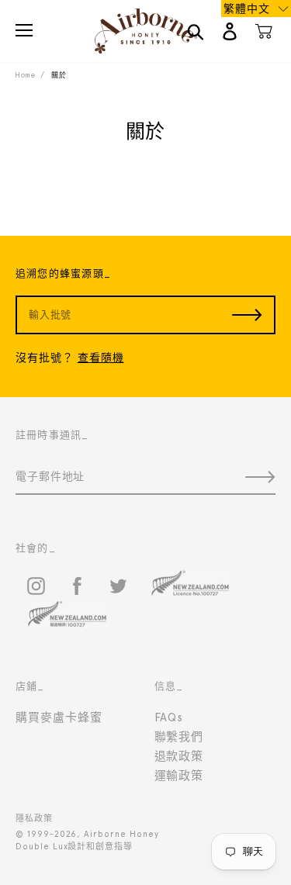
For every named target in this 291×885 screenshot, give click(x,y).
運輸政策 (179, 776)
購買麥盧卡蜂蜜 (59, 717)
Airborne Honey (121, 834)
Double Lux (42, 847)
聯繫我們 (179, 737)
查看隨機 (101, 357)
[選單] (24, 30)
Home (25, 75)
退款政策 (179, 756)
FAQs (169, 717)
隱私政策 (34, 819)
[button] (256, 8)
